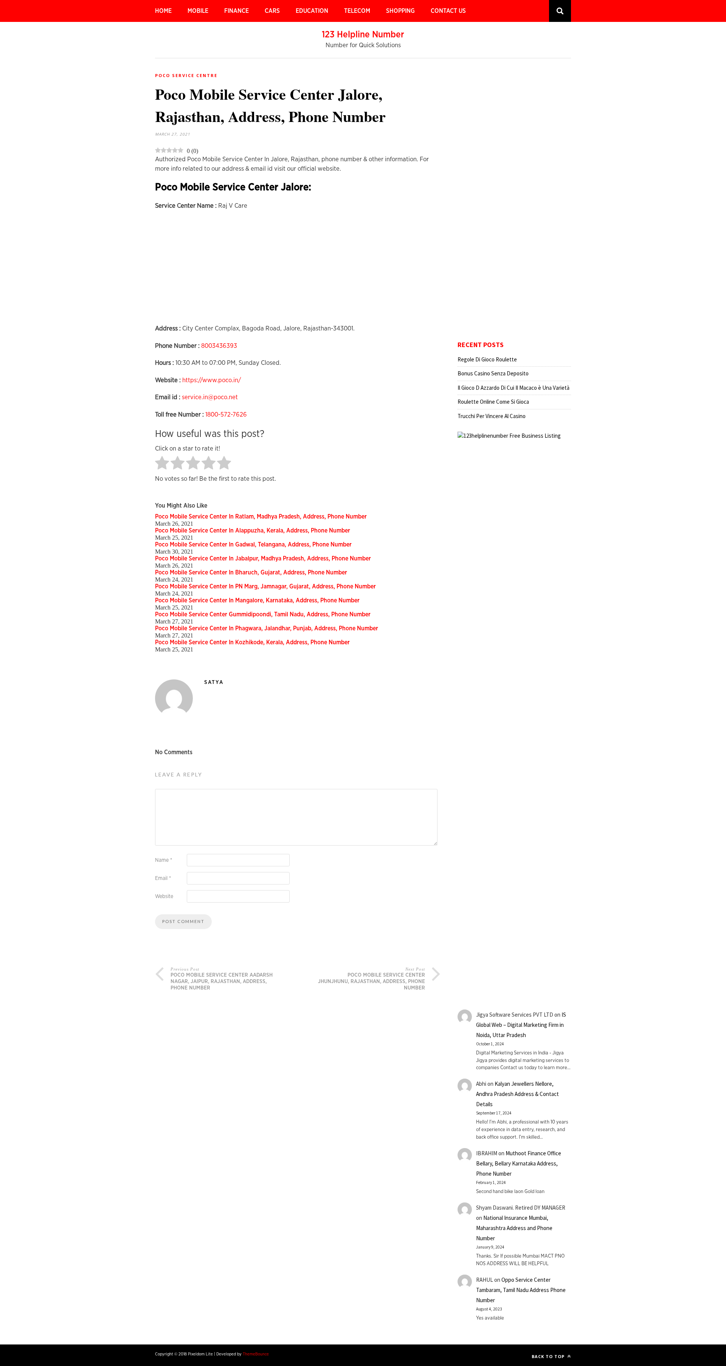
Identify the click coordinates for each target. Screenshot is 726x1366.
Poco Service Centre (186, 75)
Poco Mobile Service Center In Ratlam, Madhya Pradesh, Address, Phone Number (261, 517)
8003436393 (219, 346)
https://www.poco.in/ (211, 380)
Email (163, 878)
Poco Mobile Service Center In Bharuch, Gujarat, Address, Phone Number (251, 573)
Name (163, 860)
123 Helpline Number (363, 34)
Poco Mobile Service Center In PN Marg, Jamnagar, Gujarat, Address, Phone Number (265, 586)
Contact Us (448, 11)
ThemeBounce (256, 1354)
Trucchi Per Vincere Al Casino (492, 416)
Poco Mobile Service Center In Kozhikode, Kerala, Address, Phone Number (252, 642)
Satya (213, 682)
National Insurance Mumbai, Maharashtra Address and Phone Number (514, 1228)
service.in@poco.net (210, 397)
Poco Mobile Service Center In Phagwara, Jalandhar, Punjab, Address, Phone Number (266, 628)
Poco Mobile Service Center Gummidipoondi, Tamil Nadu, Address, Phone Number (263, 614)
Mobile (198, 11)
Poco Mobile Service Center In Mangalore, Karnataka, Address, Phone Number (257, 600)
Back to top (549, 1356)
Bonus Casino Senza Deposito (493, 373)
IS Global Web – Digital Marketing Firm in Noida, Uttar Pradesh (521, 1025)
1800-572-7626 (226, 414)
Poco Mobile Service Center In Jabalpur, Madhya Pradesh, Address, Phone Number (263, 559)
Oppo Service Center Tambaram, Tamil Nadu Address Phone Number (521, 1290)
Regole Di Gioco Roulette (487, 359)
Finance (236, 11)
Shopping (400, 11)
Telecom (357, 11)
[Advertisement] (298, 271)
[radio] (162, 463)
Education (312, 11)
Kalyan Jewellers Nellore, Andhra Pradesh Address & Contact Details (517, 1094)
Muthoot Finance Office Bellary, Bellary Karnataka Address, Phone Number (518, 1163)
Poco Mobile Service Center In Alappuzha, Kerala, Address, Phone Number (252, 531)
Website (164, 896)
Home (163, 11)
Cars (272, 11)
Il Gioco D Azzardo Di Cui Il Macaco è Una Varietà (513, 387)
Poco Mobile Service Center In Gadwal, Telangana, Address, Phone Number (253, 545)
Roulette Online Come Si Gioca (493, 401)
